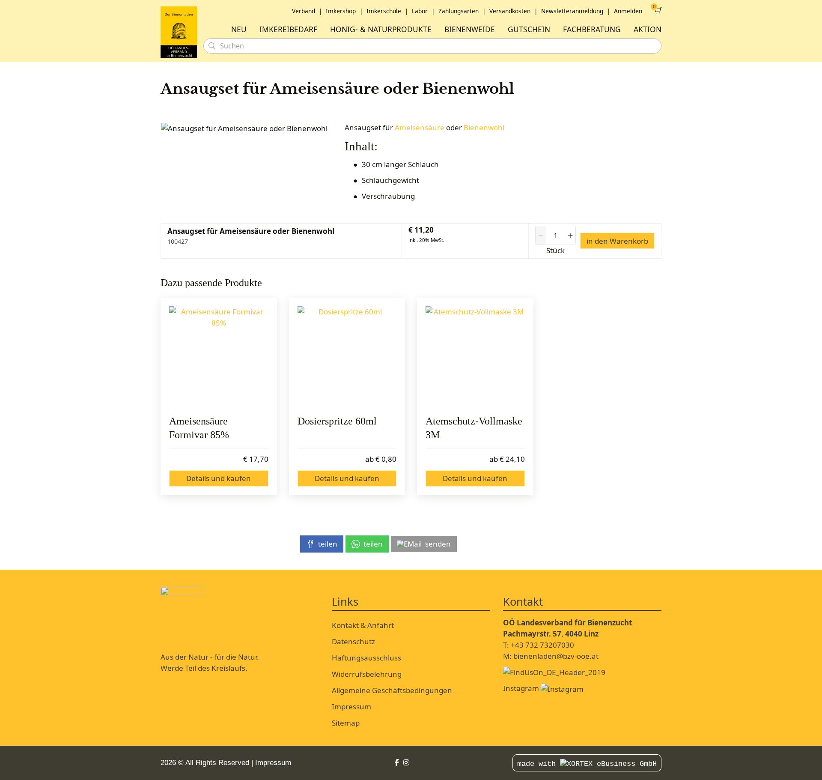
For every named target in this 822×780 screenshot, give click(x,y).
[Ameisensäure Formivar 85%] (218, 356)
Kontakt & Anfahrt (363, 625)
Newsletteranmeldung (572, 11)
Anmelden (628, 11)
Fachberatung (592, 29)
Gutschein (529, 29)
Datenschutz (353, 641)
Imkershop (341, 11)
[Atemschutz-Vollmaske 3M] (475, 356)
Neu (239, 29)
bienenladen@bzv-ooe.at (556, 656)
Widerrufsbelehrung (367, 674)
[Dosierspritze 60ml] (347, 356)
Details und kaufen (218, 478)
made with (538, 764)
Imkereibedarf (288, 29)
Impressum (351, 706)
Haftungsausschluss (366, 658)
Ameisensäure (419, 127)
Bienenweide (469, 29)
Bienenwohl (484, 127)
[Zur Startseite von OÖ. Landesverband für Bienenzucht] (179, 32)
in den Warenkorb (617, 241)
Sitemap (346, 723)
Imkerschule (383, 11)
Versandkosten (509, 11)
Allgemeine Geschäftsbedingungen (392, 690)
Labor (420, 11)
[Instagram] (406, 762)
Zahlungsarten (458, 11)
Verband (303, 11)
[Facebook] (397, 762)
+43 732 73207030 (542, 645)
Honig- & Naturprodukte (381, 29)
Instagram (522, 688)
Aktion (647, 29)
